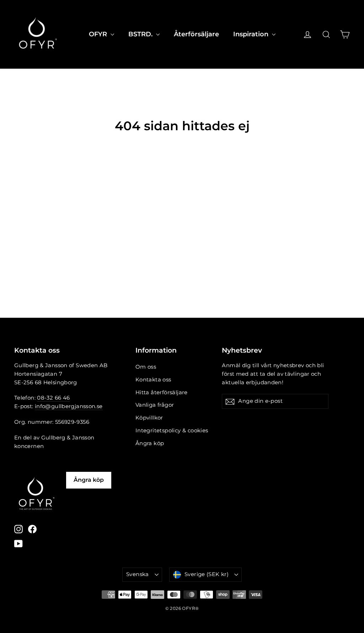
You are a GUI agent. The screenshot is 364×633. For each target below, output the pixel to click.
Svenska (137, 574)
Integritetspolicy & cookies (171, 430)
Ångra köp (149, 443)
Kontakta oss (153, 379)
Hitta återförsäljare (161, 392)
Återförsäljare (196, 34)
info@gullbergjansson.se (69, 406)
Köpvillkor (149, 418)
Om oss (145, 367)
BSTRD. (141, 34)
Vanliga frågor (154, 405)
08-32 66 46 (53, 398)
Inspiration (251, 34)
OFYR (99, 34)
